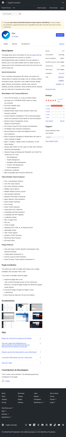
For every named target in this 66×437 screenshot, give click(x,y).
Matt (4, 411)
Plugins (20, 399)
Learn (35, 393)
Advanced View (51, 89)
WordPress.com (7, 408)
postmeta (58, 84)
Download (60, 35)
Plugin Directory (6, 8)
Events (52, 396)
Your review (49, 121)
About (4, 393)
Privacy (4, 402)
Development (25, 44)
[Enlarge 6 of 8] (40, 306)
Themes (20, 396)
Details (6, 44)
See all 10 (61, 73)
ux (63, 84)
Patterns (20, 402)
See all (62, 121)
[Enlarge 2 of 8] (12, 315)
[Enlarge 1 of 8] (12, 306)
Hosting (4, 399)
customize (61, 77)
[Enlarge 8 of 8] (40, 323)
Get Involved (54, 393)
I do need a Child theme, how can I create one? (17, 357)
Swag (52, 402)
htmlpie (16, 36)
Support (61, 44)
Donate (53, 399)
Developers (37, 399)
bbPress (5, 414)
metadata (61, 80)
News (3, 396)
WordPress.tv (39, 402)
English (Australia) (11, 425)
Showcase (21, 393)
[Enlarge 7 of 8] (40, 315)
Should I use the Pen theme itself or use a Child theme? (19, 352)
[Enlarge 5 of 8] (26, 315)
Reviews (14, 44)
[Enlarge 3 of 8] (12, 323)
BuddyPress (6, 417)
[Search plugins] (20, 14)
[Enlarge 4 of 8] (26, 306)
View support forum (52, 141)
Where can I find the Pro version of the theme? (17, 338)
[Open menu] (63, 2)
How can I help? (7, 363)
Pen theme (32, 55)
